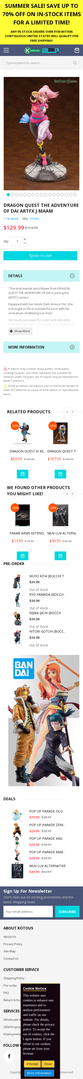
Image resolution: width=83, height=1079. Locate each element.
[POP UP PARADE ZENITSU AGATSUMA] (18, 832)
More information (39, 1073)
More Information (26, 347)
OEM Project (11, 1027)
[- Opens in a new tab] (5, 385)
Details (15, 275)
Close (48, 1064)
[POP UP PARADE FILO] (18, 818)
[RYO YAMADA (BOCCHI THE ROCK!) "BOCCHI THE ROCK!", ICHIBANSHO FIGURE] (18, 601)
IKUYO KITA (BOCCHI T (46, 576)
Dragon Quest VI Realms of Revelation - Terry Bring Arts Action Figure (27, 451)
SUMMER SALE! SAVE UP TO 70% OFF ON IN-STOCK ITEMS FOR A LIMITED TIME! (41, 14)
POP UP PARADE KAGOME (49, 838)
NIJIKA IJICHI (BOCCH (45, 613)
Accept (33, 1064)
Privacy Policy (12, 944)
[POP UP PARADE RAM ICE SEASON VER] (18, 859)
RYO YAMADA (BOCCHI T (48, 594)
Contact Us (10, 958)
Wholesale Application (19, 1019)
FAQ (6, 993)
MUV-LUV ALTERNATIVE (47, 866)
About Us (9, 937)
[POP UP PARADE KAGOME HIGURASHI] (18, 845)
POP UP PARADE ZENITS (48, 825)
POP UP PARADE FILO (46, 811)
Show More (22, 331)
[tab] (41, 275)
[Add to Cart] (22, 474)
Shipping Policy (13, 978)
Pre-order (10, 985)
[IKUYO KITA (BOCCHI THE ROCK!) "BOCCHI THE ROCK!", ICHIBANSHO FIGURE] (18, 583)
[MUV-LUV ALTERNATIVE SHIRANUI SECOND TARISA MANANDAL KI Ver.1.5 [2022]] (18, 873)
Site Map (9, 951)
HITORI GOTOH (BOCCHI (48, 631)
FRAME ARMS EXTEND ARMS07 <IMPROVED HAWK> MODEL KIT (27, 533)
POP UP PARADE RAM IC (48, 852)
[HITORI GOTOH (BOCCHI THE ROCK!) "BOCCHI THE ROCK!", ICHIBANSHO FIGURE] (18, 638)
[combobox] (41, 62)
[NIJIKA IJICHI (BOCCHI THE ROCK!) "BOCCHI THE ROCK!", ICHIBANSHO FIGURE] (18, 620)
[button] (8, 194)
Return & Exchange (16, 1000)
